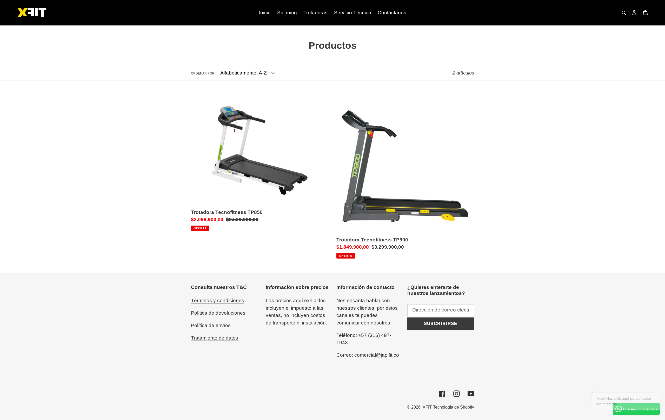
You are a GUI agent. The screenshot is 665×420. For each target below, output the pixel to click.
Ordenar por (202, 73)
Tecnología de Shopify (453, 407)
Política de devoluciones (218, 313)
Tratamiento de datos (214, 338)
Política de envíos (211, 325)
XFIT (427, 407)
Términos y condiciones (217, 300)
